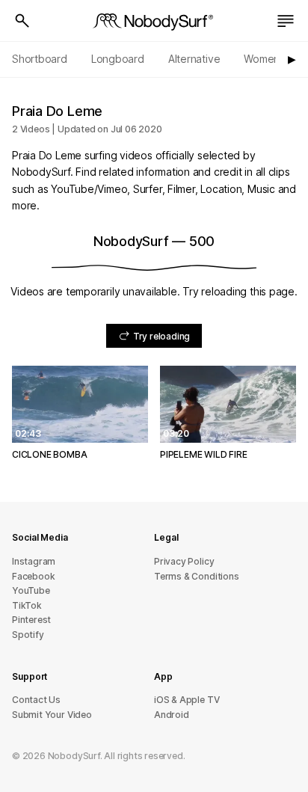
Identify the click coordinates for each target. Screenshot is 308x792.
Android (171, 714)
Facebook (33, 576)
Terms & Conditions (196, 576)
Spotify (28, 634)
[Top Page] (154, 20)
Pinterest (31, 619)
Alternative (194, 58)
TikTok (27, 605)
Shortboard (39, 58)
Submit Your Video (52, 714)
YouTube (31, 590)
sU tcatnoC (36, 699)
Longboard (117, 58)
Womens (264, 58)
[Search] (22, 20)
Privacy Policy (184, 561)
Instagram (33, 561)
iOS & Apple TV (186, 699)
